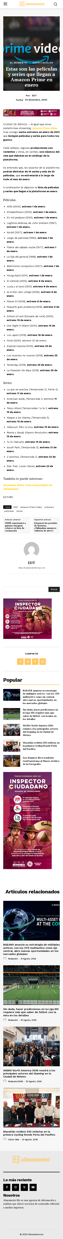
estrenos (49, 507)
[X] (28, 661)
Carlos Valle (13, 1139)
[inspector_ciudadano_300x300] (27, 638)
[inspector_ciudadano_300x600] (27, 868)
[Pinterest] (35, 661)
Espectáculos (43, 63)
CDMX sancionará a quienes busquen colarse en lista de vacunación (15, 527)
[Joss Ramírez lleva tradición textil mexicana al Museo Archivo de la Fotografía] (11, 761)
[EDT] (31, 550)
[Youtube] (33, 1187)
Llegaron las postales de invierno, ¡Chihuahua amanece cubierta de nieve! (45, 527)
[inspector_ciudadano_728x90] (31, 115)
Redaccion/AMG (15, 1081)
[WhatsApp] (42, 661)
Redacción (13, 958)
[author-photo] (5, 958)
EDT (34, 95)
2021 (15, 507)
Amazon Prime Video (45, 128)
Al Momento (18, 63)
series (19, 511)
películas (9, 511)
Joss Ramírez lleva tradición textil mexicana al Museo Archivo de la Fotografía (41, 761)
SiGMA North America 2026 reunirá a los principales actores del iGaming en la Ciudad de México (40, 730)
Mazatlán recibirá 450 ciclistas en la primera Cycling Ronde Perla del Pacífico (41, 745)
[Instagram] (15, 1187)
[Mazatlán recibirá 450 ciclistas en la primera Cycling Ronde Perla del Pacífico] (11, 746)
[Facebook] (20, 661)
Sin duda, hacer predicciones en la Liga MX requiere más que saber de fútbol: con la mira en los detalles (40, 714)
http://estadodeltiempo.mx (31, 568)
